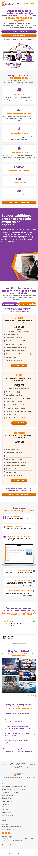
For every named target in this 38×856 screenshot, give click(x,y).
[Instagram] (6, 833)
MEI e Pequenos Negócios (10, 669)
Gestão (11, 667)
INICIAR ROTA (9, 844)
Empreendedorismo (8, 682)
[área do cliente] (24, 3)
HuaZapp (22, 852)
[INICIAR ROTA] (2, 844)
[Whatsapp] (3, 833)
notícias (6, 685)
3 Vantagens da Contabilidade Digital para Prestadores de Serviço (11, 671)
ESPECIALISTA (26, 751)
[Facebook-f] (9, 833)
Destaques (6, 667)
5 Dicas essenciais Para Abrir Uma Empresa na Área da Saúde (28, 688)
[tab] (10, 304)
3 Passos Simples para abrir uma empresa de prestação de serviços (28, 665)
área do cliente (30, 3)
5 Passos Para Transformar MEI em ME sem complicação (28, 677)
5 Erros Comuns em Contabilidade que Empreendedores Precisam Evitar (11, 688)
